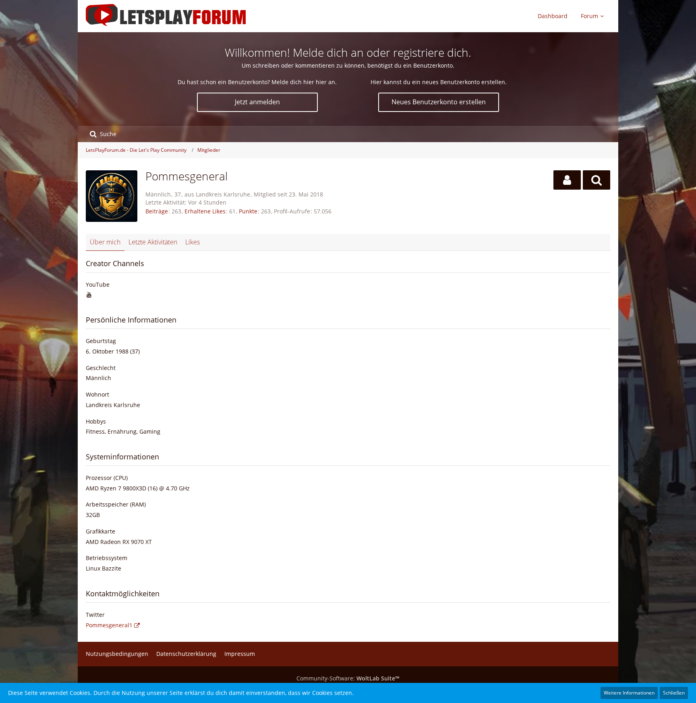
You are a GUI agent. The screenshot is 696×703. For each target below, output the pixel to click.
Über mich (105, 242)
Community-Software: (348, 678)
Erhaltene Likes (205, 211)
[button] (567, 180)
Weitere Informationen (629, 692)
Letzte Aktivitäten (152, 242)
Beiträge (156, 211)
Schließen (674, 692)
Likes (192, 242)
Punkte (248, 211)
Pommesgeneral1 (109, 625)
